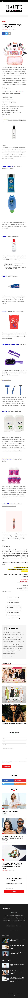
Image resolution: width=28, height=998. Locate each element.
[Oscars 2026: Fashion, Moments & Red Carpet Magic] (14, 675)
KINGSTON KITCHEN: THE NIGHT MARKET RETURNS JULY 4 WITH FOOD (17, 947)
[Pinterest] (17, 618)
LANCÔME (4, 120)
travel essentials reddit (14, 615)
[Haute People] (14, 9)
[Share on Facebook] (3, 33)
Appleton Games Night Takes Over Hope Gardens (18, 939)
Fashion (17, 597)
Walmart (21, 91)
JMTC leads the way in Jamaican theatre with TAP (17, 952)
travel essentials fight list (14, 607)
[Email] (19, 618)
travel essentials (13, 600)
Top (14, 995)
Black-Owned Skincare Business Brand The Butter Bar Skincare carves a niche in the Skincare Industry (12, 865)
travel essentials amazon (13, 602)
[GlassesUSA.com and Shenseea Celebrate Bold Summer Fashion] (14, 713)
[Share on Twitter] (6, 33)
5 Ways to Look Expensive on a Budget (11, 812)
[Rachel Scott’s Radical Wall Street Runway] (14, 694)
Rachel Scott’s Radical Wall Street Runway (11, 704)
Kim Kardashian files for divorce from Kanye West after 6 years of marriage (12, 838)
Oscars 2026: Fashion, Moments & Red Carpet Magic (13, 685)
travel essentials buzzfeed (13, 605)
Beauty (3, 21)
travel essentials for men (13, 612)
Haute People (5, 29)
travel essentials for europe (14, 610)
